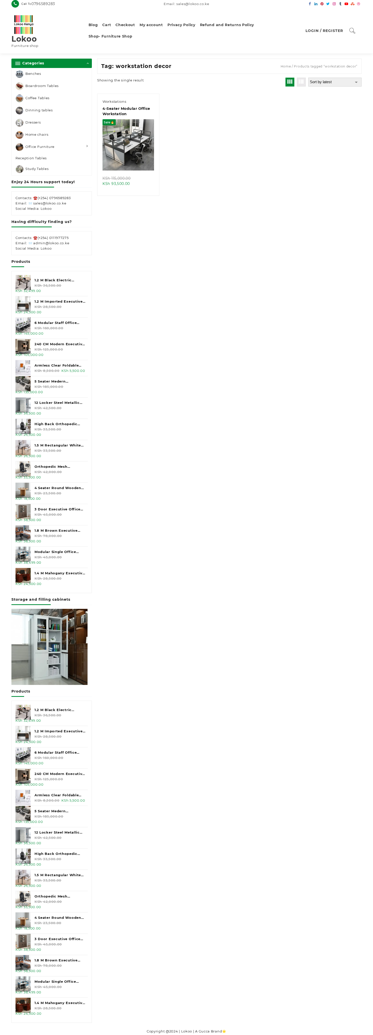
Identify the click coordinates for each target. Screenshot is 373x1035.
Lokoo (24, 39)
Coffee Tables (37, 98)
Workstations (114, 101)
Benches (33, 74)
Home (286, 66)
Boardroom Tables (42, 86)
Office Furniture (40, 147)
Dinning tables (39, 110)
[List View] (301, 82)
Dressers (33, 122)
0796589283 (43, 4)
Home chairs (36, 134)
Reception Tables (31, 158)
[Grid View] (289, 82)
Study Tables (36, 169)
